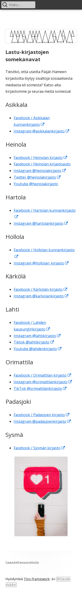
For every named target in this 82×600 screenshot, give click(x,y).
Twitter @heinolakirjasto (37, 177)
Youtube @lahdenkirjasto (38, 348)
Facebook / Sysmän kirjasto (39, 447)
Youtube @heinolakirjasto (36, 183)
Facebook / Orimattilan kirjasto (43, 375)
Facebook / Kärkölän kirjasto (41, 289)
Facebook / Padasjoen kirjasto (42, 414)
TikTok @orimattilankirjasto (40, 388)
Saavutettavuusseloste (22, 562)
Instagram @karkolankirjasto (41, 296)
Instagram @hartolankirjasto (41, 223)
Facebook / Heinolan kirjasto (41, 157)
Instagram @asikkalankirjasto (42, 131)
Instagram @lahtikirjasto (37, 335)
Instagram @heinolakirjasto (40, 170)
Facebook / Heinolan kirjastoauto (42, 164)
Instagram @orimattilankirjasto (43, 381)
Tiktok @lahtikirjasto (34, 342)
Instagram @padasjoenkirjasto (42, 421)
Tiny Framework (37, 579)
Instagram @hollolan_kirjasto (41, 263)
